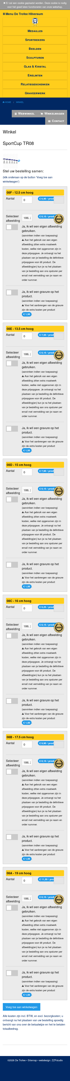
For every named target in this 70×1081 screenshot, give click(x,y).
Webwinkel (26, 113)
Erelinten (35, 75)
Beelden (35, 48)
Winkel (20, 102)
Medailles (35, 31)
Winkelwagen (54, 113)
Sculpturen (35, 57)
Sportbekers (35, 40)
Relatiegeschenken (35, 84)
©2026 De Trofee (16, 1060)
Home (7, 102)
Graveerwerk (35, 93)
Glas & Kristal (35, 66)
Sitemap (32, 1060)
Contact (57, 121)
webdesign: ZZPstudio (51, 1060)
